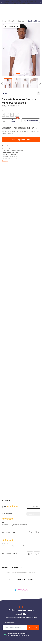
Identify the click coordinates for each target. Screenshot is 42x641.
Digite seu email (9, 622)
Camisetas (21, 21)
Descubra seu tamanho (13, 120)
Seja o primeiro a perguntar (21, 580)
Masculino (12, 21)
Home (4, 21)
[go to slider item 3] (34, 83)
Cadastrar (33, 627)
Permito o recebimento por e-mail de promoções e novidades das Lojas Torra (17, 634)
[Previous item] (1, 2)
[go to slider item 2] (25, 83)
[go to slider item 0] (8, 83)
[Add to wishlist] (38, 93)
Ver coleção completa (21, 140)
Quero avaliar (33, 506)
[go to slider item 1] (17, 83)
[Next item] (40, 2)
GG (17, 114)
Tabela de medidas (32, 120)
